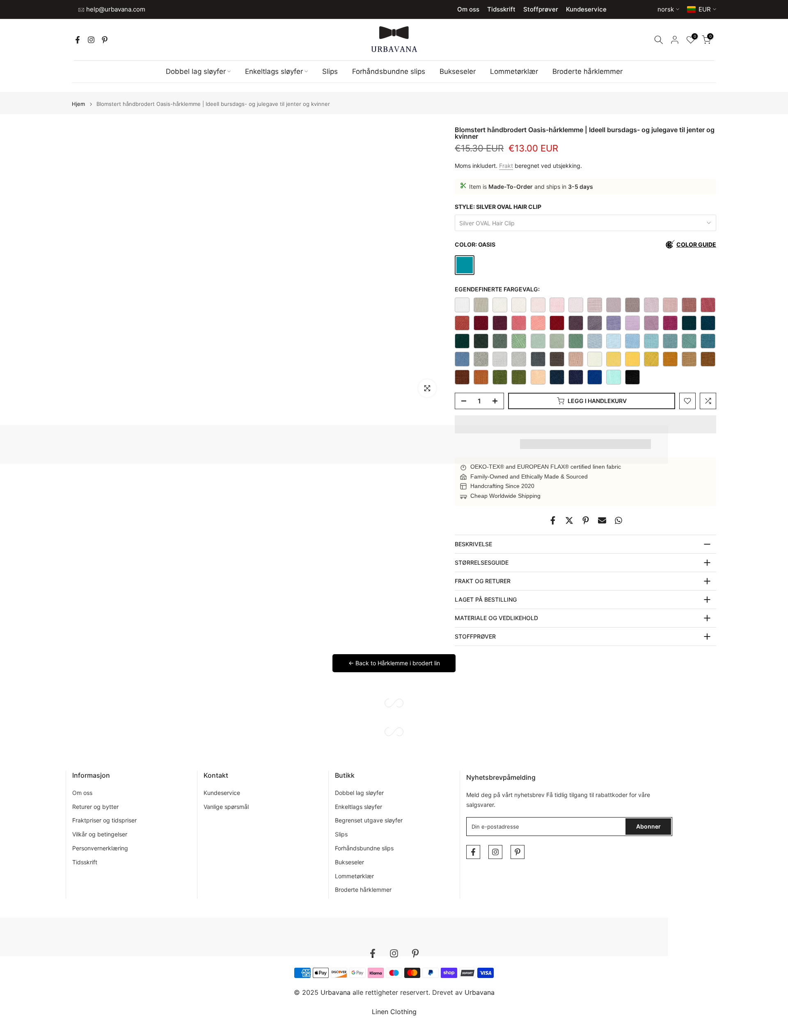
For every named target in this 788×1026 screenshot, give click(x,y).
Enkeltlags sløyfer (274, 71)
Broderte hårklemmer (587, 71)
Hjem (78, 104)
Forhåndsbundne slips (388, 71)
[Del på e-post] (602, 520)
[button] (585, 424)
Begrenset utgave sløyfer (369, 820)
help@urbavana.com (115, 9)
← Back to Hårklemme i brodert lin (394, 663)
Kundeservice (586, 9)
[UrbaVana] (394, 39)
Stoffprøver (540, 9)
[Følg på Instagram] (91, 40)
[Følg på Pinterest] (104, 40)
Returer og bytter (95, 806)
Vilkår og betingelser (99, 834)
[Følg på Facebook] (77, 40)
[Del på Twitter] (569, 520)
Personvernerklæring (100, 848)
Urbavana (480, 992)
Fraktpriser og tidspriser (104, 820)
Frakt (506, 165)
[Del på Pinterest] (586, 520)
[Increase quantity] (497, 401)
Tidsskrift (501, 9)
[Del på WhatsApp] (618, 520)
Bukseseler (458, 71)
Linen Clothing (394, 1012)
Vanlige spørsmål (226, 806)
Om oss (468, 9)
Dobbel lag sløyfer (196, 71)
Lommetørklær (514, 71)
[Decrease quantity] (461, 401)
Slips (330, 71)
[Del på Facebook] (553, 520)
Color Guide (696, 244)
